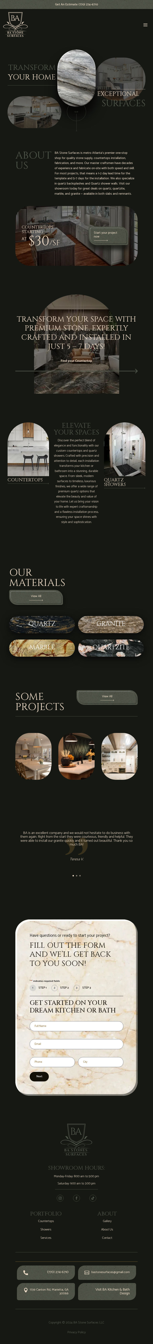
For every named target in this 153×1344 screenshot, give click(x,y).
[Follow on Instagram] (60, 1198)
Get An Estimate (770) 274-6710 (76, 4)
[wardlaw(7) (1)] (33, 779)
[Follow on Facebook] (76, 1198)
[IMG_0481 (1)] (119, 779)
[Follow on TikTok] (92, 1198)
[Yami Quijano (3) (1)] (76, 779)
